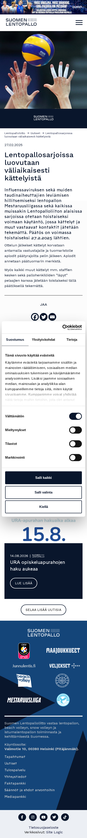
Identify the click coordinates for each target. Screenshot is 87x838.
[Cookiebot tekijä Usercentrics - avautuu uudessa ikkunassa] (62, 327)
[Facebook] (35, 317)
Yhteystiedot (15, 777)
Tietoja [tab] (71, 339)
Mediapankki (15, 796)
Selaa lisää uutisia (43, 610)
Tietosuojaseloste (43, 827)
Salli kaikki (43, 477)
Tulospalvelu (14, 770)
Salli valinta (43, 492)
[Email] (52, 317)
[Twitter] (44, 317)
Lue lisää (23, 583)
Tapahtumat (14, 757)
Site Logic (54, 832)
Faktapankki (15, 783)
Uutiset (10, 763)
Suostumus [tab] (15, 339)
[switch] (75, 430)
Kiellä (43, 507)
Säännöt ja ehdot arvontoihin (29, 790)
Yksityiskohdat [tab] (43, 339)
